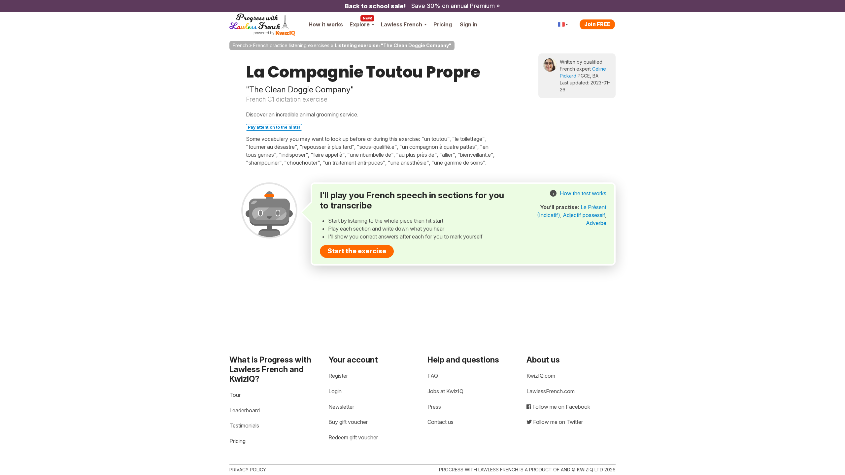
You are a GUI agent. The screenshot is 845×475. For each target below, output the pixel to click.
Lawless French (401, 24)
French (240, 45)
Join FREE (597, 24)
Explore (360, 24)
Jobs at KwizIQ (445, 391)
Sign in (468, 24)
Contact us (440, 422)
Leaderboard (244, 410)
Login (335, 391)
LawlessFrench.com (550, 391)
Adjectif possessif (584, 215)
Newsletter (341, 406)
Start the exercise (356, 251)
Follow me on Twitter (557, 422)
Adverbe (596, 223)
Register (338, 375)
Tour (235, 395)
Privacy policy (247, 469)
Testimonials (244, 425)
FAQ (432, 375)
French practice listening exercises (291, 45)
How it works (326, 24)
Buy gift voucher (348, 422)
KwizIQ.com (540, 375)
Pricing (442, 24)
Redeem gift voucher (353, 437)
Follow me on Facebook (560, 406)
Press (434, 406)
